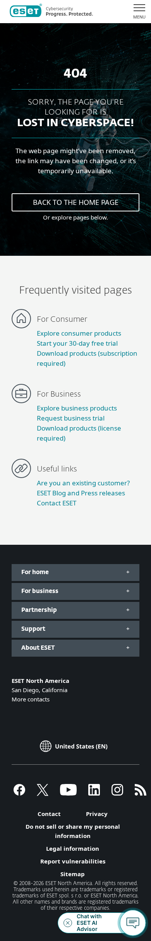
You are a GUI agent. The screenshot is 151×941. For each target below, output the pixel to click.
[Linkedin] (94, 793)
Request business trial (71, 418)
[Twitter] (42, 793)
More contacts (31, 699)
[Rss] (140, 793)
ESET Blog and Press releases (81, 492)
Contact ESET (56, 502)
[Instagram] (117, 793)
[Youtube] (68, 793)
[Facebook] (19, 793)
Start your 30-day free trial (77, 343)
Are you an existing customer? (83, 482)
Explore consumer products (79, 333)
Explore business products (77, 408)
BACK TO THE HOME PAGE (75, 202)
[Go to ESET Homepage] (51, 11)
